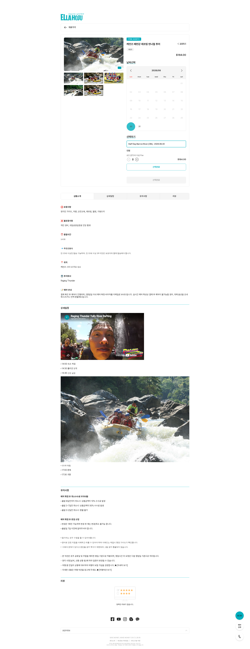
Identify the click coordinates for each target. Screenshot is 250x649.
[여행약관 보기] (105, 570)
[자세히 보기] (122, 565)
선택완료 (156, 167)
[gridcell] (181, 83)
